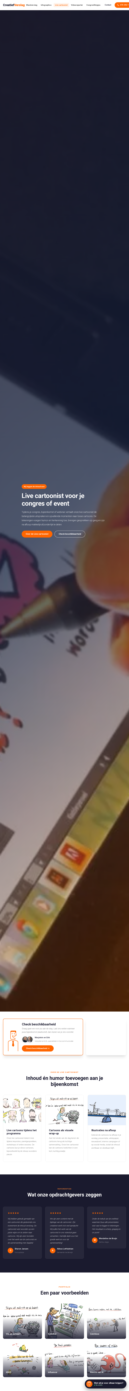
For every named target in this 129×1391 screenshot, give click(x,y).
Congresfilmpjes (93, 5)
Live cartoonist (61, 5)
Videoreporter (77, 5)
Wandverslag (31, 5)
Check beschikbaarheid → (38, 1048)
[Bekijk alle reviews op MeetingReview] (106, 1037)
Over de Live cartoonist (37, 534)
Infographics (46, 5)
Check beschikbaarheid (70, 534)
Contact (108, 5)
